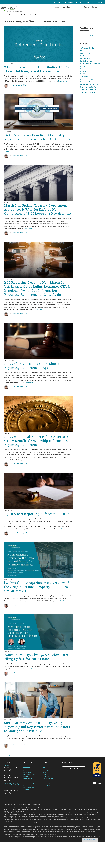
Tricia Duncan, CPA (18, 745)
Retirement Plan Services (29, 785)
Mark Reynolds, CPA (19, 85)
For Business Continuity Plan (31, 822)
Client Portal (71, 2)
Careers (95, 7)
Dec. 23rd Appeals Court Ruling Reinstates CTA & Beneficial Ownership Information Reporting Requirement (36, 441)
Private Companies (27, 782)
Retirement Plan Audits (29, 783)
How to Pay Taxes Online (82, 2)
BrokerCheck (37, 807)
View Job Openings (47, 770)
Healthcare (26, 776)
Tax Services (26, 789)
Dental (25, 768)
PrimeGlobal (30, 834)
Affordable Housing (28, 765)
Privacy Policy (46, 780)
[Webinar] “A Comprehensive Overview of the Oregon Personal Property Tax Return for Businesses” (36, 587)
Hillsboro (7, 774)
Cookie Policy (46, 782)
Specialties (67, 7)
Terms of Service (47, 783)
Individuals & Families (28, 778)
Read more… (62, 81)
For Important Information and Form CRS (13, 822)
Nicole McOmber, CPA (19, 155)
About (44, 765)
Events (86, 7)
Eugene (6, 765)
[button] (104, 7)
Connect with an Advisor (59, 2)
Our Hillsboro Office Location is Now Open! (11, 784)
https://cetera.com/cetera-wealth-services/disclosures (51, 816)
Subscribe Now (90, 36)
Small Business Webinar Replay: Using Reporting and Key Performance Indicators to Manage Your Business (37, 727)
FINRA (36, 809)
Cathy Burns (16, 605)
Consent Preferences (9, 801)
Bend (5, 788)
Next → (9, 755)
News (79, 7)
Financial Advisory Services (30, 774)
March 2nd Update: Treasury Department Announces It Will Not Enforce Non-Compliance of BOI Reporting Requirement (37, 209)
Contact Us (94, 2)
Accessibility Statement (48, 785)
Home (6, 14)
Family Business (27, 772)
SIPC (40, 809)
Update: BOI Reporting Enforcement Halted (38, 514)
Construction (26, 767)
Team (44, 767)
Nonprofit (25, 780)
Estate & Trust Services (29, 770)
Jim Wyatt (15, 673)
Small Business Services (29, 787)
